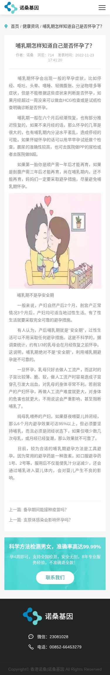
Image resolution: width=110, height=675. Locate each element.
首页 (15, 26)
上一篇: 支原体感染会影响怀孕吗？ (41, 520)
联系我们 (55, 577)
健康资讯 (31, 26)
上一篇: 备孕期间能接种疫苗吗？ (39, 509)
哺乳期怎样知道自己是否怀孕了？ (73, 26)
